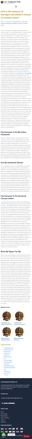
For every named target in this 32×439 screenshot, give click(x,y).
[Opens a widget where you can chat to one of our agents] (26, 436)
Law (5, 358)
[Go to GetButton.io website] (3, 437)
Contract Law (7, 351)
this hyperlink (28, 73)
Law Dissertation (8, 362)
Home (2, 21)
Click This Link (24, 70)
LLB (5, 369)
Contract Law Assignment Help (13, 21)
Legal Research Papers (9, 367)
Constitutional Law (8, 349)
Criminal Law (7, 353)
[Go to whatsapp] (3, 434)
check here (7, 48)
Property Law (7, 373)
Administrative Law (8, 348)
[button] (16, 6)
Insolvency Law (7, 357)
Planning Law (7, 371)
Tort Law (6, 375)
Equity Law (6, 355)
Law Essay (6, 364)
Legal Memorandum (9, 366)
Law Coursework (8, 360)
